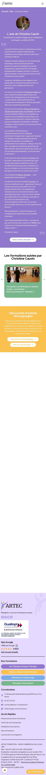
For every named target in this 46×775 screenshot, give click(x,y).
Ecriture (32, 181)
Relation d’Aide (32, 92)
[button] (2, 279)
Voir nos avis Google (9, 652)
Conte (32, 158)
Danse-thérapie (24, 175)
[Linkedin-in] (11, 617)
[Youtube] (8, 617)
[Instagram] (5, 617)
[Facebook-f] (2, 617)
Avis (11, 11)
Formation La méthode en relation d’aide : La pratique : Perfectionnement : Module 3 (22, 289)
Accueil (5, 11)
